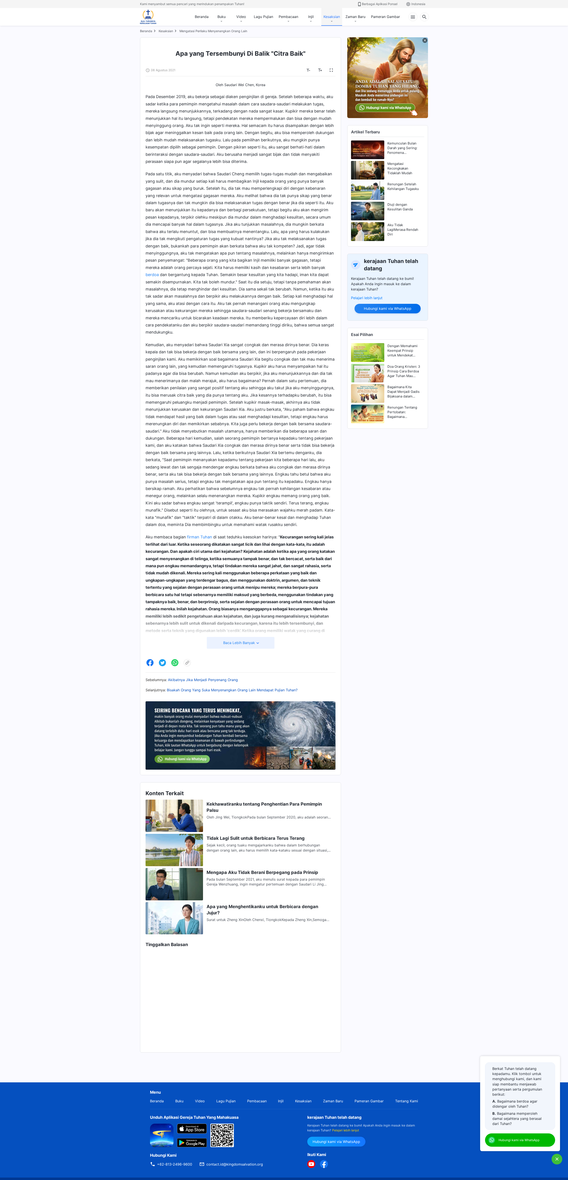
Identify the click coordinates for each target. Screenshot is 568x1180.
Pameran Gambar (385, 16)
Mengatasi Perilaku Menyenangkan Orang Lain (213, 31)
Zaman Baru (355, 16)
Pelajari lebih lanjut (367, 298)
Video (241, 16)
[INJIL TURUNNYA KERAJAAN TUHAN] (153, 17)
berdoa (152, 274)
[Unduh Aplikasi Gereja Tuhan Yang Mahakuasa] (162, 1135)
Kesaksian (331, 16)
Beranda (202, 16)
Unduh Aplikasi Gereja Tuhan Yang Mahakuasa (194, 1117)
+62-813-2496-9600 (174, 1164)
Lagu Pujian (263, 16)
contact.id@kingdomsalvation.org (234, 1164)
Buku (221, 16)
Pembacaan (288, 16)
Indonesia (418, 4)
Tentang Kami (406, 1101)
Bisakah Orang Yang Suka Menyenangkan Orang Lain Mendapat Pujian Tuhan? (232, 690)
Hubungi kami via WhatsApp (387, 308)
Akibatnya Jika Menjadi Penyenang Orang (203, 680)
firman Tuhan (199, 537)
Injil (311, 16)
